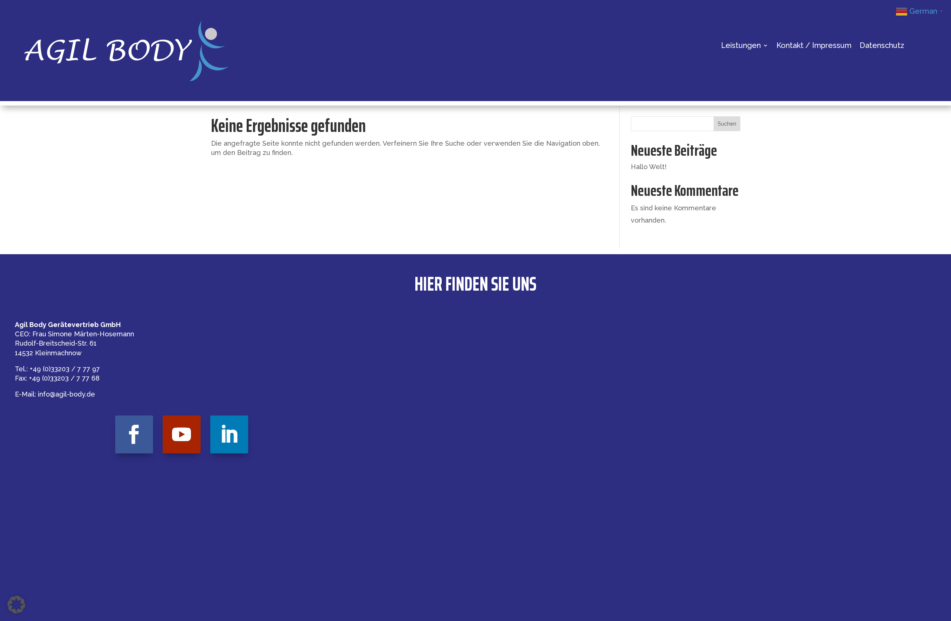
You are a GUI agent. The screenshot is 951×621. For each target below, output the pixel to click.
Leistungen (741, 46)
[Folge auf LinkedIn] (229, 434)
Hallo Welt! (648, 167)
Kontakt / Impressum (813, 46)
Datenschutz (882, 46)
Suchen (727, 124)
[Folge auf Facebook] (134, 434)
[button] (16, 604)
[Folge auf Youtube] (182, 434)
